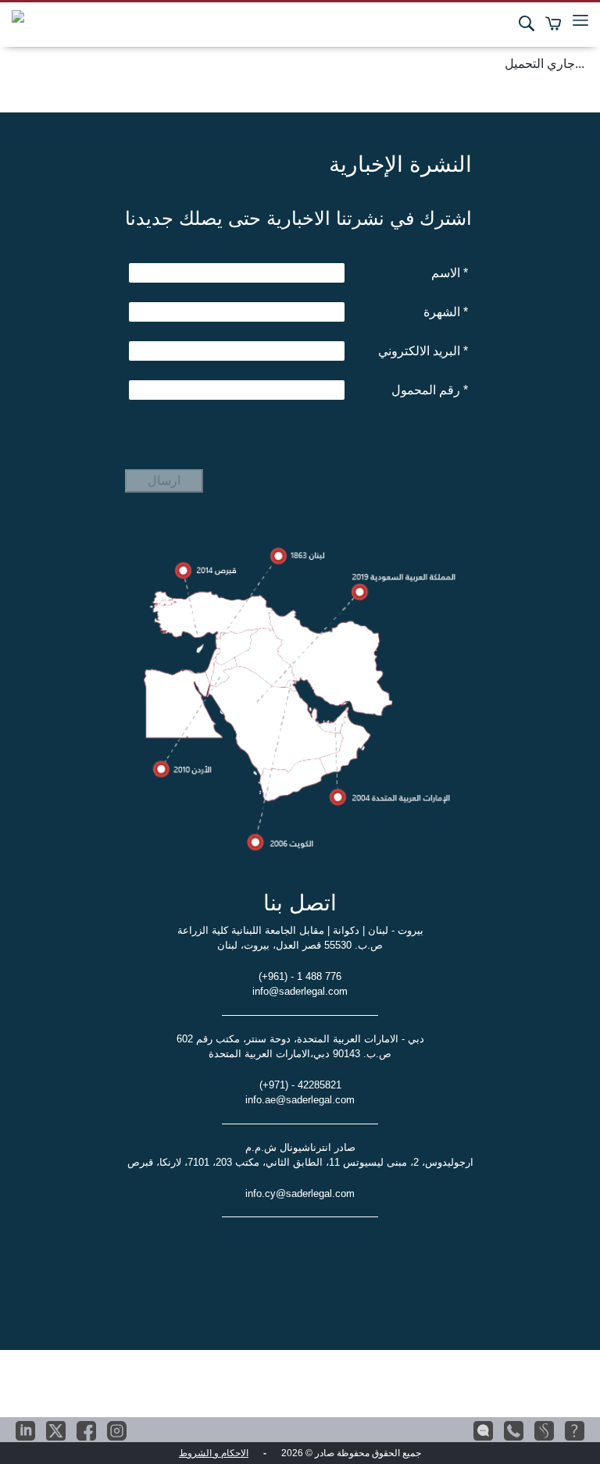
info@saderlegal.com (300, 991)
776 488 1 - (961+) (300, 976)
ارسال (164, 480)
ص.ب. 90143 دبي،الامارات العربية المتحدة (300, 1054)
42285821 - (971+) (300, 1085)
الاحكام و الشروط (213, 1453)
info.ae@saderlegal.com (300, 1100)
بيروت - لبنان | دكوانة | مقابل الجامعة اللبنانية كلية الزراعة (300, 930)
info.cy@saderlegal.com (300, 1193)
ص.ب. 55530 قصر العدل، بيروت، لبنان (300, 945)
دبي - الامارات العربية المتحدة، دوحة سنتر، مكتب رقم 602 (300, 1039)
